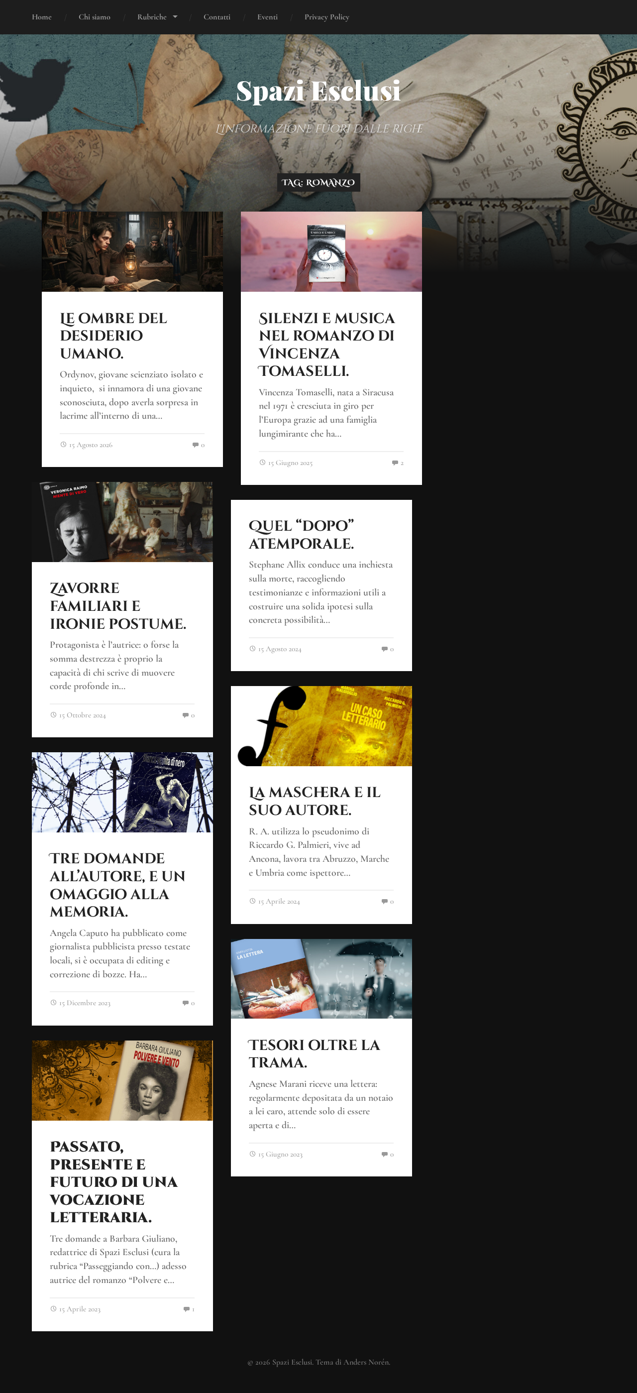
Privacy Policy (327, 17)
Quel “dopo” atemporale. (301, 535)
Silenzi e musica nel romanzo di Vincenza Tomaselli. (327, 345)
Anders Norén (366, 1362)
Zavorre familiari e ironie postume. (118, 606)
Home (42, 17)
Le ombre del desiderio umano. (113, 336)
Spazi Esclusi (318, 90)
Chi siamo (94, 17)
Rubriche (152, 17)
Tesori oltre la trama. (314, 1054)
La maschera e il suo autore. (315, 801)
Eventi (267, 17)
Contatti (217, 17)
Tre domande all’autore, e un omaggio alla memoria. (118, 885)
